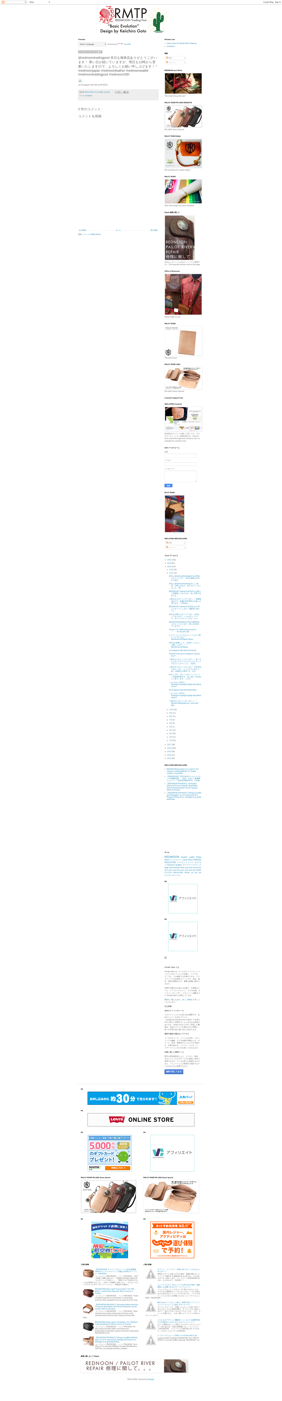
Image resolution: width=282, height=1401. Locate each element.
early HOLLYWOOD (192, 859)
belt (200, 872)
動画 (166, 1000)
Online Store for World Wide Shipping (182, 43)
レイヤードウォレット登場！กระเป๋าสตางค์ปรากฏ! (177, 1335)
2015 (169, 751)
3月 (170, 733)
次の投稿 (82, 230)
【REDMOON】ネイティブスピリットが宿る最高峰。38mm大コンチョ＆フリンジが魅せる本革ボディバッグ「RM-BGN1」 (116, 1271)
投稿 (170, 58)
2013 (169, 758)
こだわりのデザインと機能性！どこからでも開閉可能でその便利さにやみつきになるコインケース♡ (178, 1321)
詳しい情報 (186, 1000)
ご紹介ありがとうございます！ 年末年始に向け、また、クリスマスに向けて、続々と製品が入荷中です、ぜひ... (185, 669)
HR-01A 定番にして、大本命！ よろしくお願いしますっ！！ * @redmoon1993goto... (185, 645)
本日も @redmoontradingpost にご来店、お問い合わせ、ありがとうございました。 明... (185, 586)
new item (189, 868)
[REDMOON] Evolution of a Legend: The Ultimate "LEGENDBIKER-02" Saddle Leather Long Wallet (183, 771)
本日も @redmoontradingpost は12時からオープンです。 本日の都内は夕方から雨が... (184, 578)
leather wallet (187, 857)
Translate (127, 44)
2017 (169, 745)
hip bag (194, 872)
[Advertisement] (118, 205)
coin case (168, 870)
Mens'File (167, 875)
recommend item (177, 867)
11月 (171, 573)
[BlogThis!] (119, 92)
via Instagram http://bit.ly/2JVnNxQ (182, 650)
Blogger (151, 1379)
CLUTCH (168, 873)
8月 (170, 716)
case (175, 870)
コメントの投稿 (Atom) (92, 234)
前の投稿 (154, 230)
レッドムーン (176, 859)
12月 (171, 570)
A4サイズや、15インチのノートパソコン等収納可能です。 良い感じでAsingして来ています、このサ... (185, 677)
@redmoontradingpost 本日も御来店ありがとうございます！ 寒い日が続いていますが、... (184, 624)
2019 (169, 563)
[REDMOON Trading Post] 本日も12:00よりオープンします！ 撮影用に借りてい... (184, 609)
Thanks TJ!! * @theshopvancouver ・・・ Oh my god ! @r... (182, 631)
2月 (170, 737)
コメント (171, 62)
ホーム (118, 230)
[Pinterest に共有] (127, 92)
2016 (169, 748)
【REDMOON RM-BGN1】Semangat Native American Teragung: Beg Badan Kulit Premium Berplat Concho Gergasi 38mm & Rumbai (182, 787)
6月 (170, 723)
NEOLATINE (170, 862)
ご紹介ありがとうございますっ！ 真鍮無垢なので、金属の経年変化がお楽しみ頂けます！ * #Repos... (185, 601)
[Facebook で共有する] (124, 92)
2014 (169, 755)
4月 (170, 730)
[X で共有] (121, 92)
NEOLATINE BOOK (181, 873)
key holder (197, 870)
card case (188, 870)
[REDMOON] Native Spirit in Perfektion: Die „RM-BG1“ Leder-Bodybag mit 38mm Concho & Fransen (116, 1323)
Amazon (171, 865)
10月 (171, 710)
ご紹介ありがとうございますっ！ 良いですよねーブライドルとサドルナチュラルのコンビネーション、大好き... (185, 661)
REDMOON (171, 856)
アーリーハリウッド (192, 865)
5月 (170, 727)
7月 (170, 720)
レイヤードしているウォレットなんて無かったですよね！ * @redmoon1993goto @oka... (185, 637)
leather (179, 865)
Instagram (88, 95)
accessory (197, 868)
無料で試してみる (174, 1072)
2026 (169, 560)
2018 (169, 567)
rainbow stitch (176, 875)
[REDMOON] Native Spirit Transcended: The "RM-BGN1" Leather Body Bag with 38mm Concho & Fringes (115, 1291)
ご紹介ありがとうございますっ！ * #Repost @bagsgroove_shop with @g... (183, 703)
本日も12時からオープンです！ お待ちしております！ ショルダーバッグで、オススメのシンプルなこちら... (184, 616)
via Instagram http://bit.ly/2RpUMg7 (183, 690)
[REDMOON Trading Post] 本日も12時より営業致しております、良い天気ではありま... (185, 593)
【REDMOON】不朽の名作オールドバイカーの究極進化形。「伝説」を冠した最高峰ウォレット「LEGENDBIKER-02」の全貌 (184, 778)
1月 (170, 740)
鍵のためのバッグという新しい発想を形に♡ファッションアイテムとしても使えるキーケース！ (178, 1303)
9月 (170, 713)
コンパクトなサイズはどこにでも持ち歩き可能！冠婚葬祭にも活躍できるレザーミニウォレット (178, 1286)
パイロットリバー (185, 862)
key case (180, 870)
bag (166, 867)
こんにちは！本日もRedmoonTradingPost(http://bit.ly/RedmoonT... (185, 684)
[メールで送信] (116, 92)
